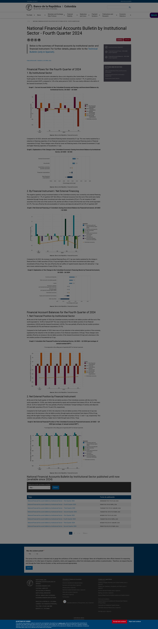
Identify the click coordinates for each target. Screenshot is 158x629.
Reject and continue (135, 621)
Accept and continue (119, 621)
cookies (62, 623)
